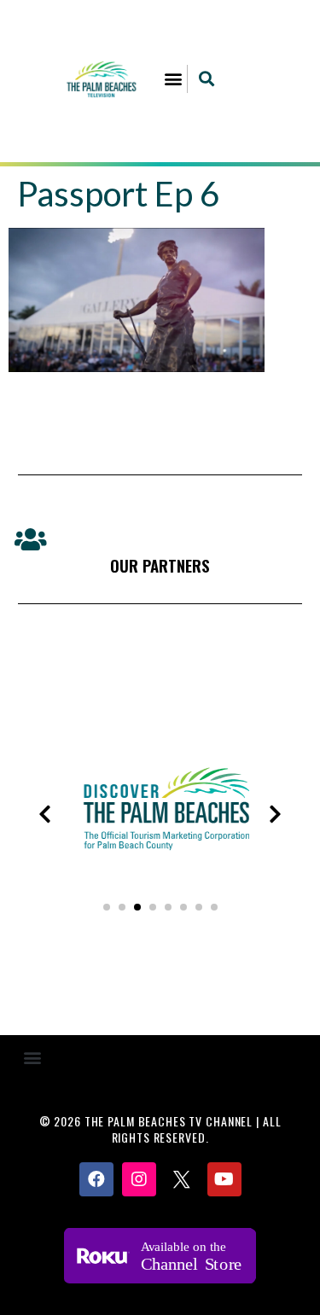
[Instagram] (139, 1179)
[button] (173, 79)
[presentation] (44, 814)
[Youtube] (224, 1179)
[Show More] (162, 867)
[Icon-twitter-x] (182, 1179)
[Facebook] (96, 1179)
